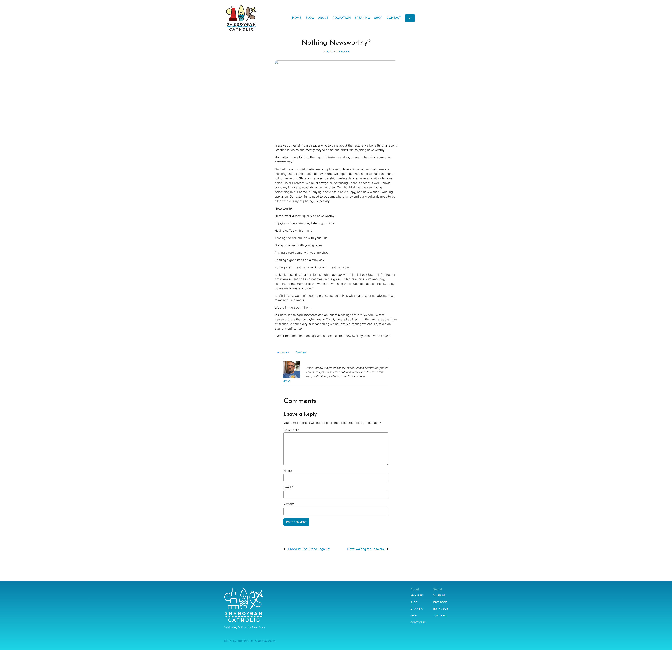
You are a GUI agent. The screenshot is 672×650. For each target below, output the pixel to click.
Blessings (300, 352)
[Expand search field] (410, 18)
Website (289, 504)
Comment (292, 430)
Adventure (283, 352)
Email (288, 487)
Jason (330, 51)
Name (289, 470)
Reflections (343, 51)
